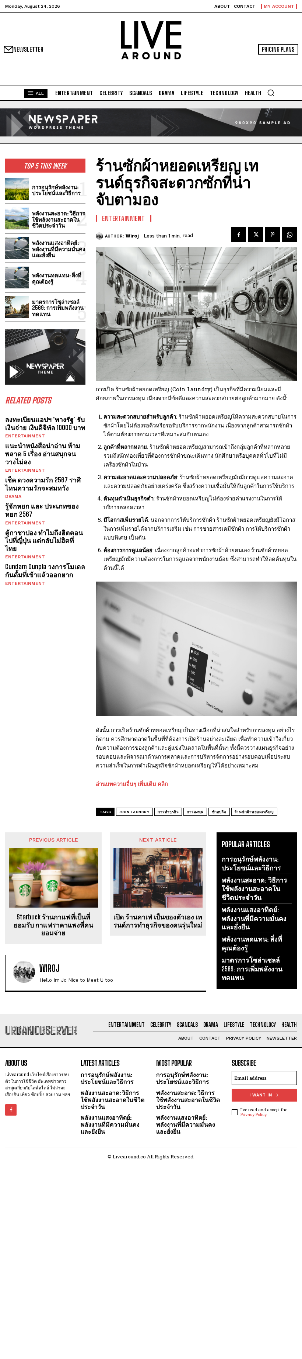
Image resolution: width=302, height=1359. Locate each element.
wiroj (132, 236)
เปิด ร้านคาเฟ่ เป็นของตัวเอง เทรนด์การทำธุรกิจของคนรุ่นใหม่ (157, 921)
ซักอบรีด (219, 812)
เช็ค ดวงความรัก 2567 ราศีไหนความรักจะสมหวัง (43, 484)
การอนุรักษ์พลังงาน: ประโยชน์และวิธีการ (56, 190)
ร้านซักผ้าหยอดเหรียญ (254, 812)
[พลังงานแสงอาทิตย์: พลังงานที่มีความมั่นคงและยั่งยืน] (17, 248)
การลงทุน (195, 812)
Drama (13, 496)
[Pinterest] (272, 234)
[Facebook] (238, 234)
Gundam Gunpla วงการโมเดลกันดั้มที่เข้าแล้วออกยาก (45, 570)
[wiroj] (100, 236)
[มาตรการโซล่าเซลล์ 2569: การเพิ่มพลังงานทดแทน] (17, 307)
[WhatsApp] (289, 234)
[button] (270, 92)
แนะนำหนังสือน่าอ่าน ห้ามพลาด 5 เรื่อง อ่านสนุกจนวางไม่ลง (42, 453)
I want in (260, 1095)
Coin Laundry (134, 812)
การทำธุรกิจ (168, 812)
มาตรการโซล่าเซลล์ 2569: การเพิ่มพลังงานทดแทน (58, 307)
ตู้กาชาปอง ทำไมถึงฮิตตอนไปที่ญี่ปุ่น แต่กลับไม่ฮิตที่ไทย (44, 540)
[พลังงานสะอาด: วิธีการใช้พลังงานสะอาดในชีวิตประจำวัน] (17, 218)
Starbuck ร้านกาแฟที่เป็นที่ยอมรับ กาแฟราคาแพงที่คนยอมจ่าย (53, 925)
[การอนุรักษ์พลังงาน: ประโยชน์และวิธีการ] (17, 189)
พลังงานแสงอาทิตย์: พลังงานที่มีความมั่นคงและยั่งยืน (58, 248)
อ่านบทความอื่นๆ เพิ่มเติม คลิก (132, 783)
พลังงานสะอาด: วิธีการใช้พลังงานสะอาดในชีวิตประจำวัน (58, 219)
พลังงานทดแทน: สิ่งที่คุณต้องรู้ (56, 278)
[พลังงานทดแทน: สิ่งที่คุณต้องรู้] (17, 277)
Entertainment (25, 436)
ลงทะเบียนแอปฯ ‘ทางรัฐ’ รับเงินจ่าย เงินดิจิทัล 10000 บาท (45, 423)
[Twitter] (255, 234)
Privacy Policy (253, 1114)
